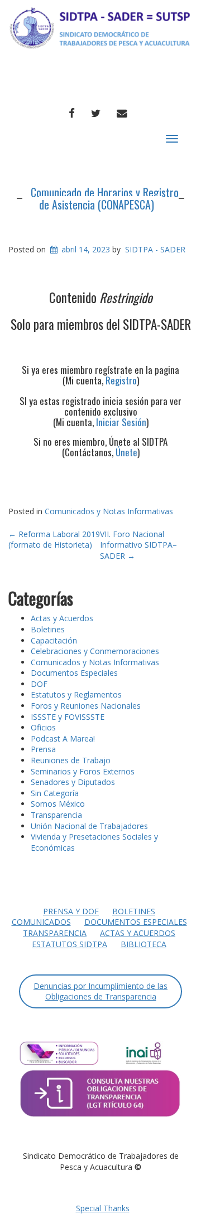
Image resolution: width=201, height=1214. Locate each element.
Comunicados (41, 921)
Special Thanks (103, 1208)
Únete (126, 452)
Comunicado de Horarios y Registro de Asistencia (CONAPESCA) (105, 198)
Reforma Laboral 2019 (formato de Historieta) (54, 539)
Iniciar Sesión (121, 422)
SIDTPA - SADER (155, 249)
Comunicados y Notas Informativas (109, 511)
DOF (39, 684)
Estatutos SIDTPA (69, 944)
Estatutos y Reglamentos (76, 694)
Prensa (43, 749)
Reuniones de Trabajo (71, 760)
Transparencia (56, 815)
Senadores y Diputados (73, 782)
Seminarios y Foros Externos (83, 771)
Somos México (58, 803)
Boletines (48, 629)
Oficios (43, 727)
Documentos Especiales (74, 672)
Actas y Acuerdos (62, 618)
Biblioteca (143, 944)
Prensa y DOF (71, 911)
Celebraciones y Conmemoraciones (95, 651)
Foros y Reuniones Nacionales (86, 705)
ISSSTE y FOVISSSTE (67, 716)
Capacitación (54, 640)
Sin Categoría (55, 793)
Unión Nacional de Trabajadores (89, 826)
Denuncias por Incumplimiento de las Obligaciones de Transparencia (101, 991)
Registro (121, 380)
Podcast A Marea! (63, 738)
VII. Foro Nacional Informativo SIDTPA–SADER (138, 545)
